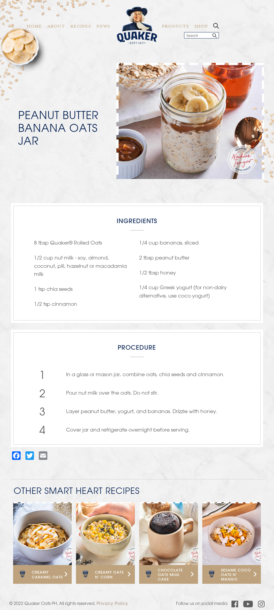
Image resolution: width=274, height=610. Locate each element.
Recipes (80, 26)
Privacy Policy (112, 603)
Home (34, 26)
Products (175, 26)
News (103, 26)
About (56, 26)
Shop (201, 26)
